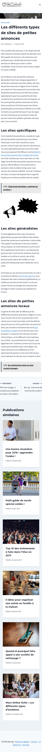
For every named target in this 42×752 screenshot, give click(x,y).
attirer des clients (26, 276)
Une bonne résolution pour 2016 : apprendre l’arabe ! (19, 453)
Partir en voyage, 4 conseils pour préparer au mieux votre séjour (9, 389)
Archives (25, 745)
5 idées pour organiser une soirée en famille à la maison (20, 603)
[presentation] (21, 432)
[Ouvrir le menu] (40, 4)
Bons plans (5, 22)
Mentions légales (22, 741)
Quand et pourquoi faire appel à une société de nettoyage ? (20, 655)
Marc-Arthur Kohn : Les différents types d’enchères (20, 706)
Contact (34, 741)
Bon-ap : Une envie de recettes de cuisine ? (33, 387)
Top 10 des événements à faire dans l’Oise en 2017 (20, 552)
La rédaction (7, 44)
